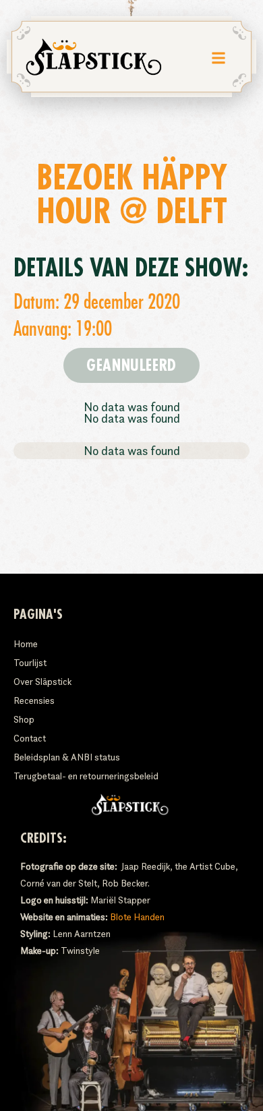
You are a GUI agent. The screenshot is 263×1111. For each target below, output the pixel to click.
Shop (23, 719)
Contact (29, 738)
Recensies (34, 700)
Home (25, 644)
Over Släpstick (42, 681)
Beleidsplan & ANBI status (66, 757)
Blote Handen (137, 917)
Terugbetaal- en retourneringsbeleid (85, 776)
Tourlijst (30, 663)
